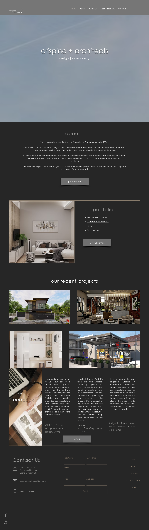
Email (66, 468)
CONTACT (133, 487)
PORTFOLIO (133, 473)
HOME (133, 459)
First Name (68, 458)
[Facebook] (5, 515)
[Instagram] (5, 522)
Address (90, 479)
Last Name (91, 458)
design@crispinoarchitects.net (33, 481)
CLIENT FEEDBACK (133, 480)
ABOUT (133, 466)
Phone (66, 479)
